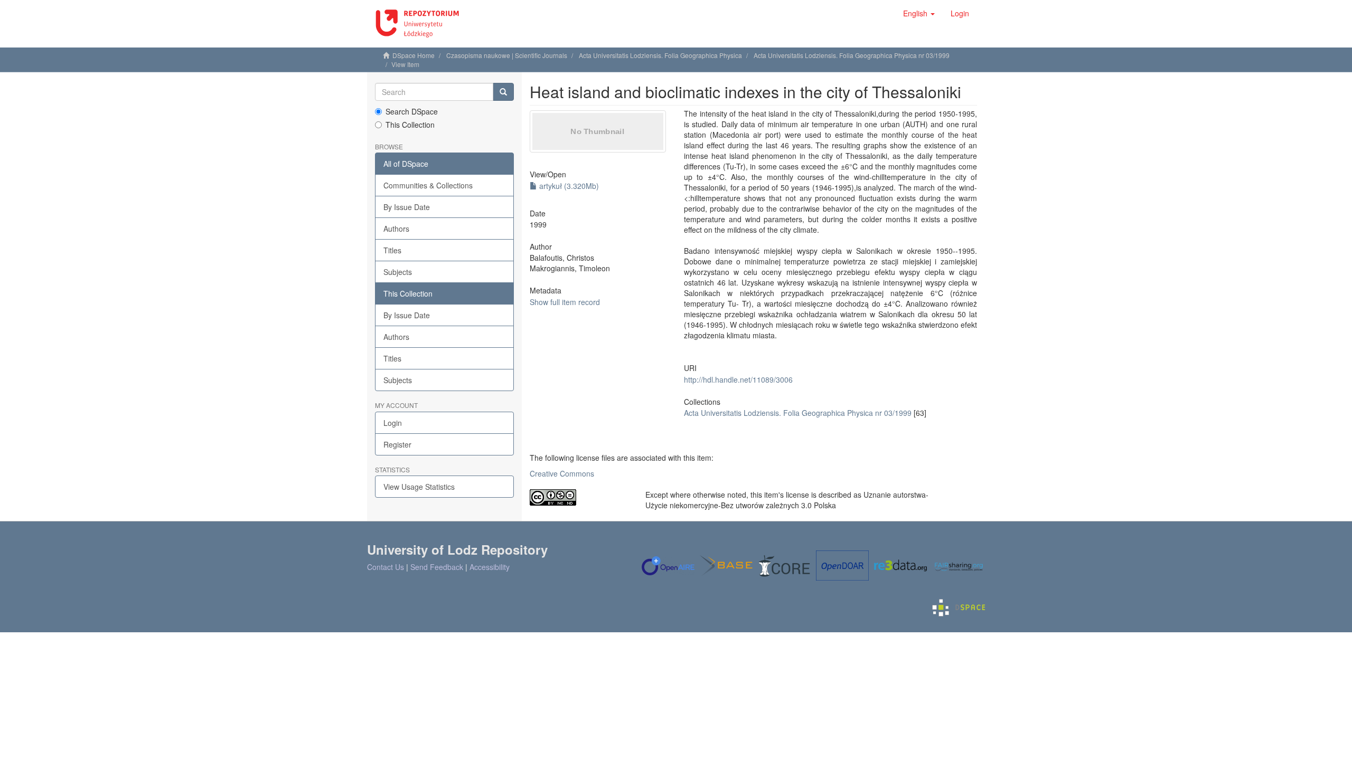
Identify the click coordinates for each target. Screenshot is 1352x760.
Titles (392, 250)
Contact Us (385, 567)
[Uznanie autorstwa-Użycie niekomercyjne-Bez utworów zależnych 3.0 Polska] (580, 497)
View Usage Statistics (419, 486)
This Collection (410, 124)
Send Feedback (436, 567)
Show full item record (565, 302)
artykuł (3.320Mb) (568, 185)
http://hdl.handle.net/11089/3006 (738, 379)
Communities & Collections (428, 185)
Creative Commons (562, 473)
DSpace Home (413, 55)
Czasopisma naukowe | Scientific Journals (506, 55)
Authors (396, 228)
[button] (919, 13)
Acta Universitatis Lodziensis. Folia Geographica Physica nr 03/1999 (852, 55)
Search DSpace (412, 111)
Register (397, 444)
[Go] (503, 92)
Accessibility (490, 567)
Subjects (397, 272)
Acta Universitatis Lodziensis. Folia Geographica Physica (660, 55)
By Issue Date (406, 207)
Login (392, 422)
